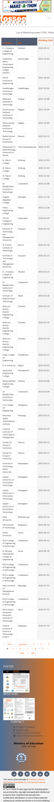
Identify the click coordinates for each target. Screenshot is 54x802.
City (20, 43)
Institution (7, 43)
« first (9, 644)
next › (22, 653)
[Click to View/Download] (16, 681)
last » (33, 653)
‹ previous (22, 644)
